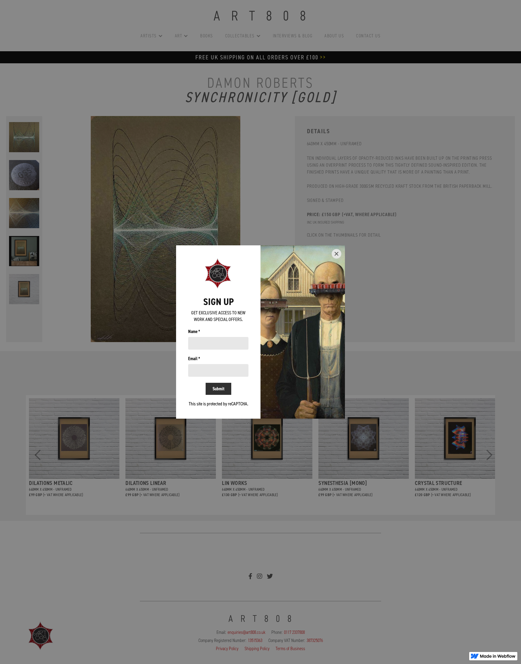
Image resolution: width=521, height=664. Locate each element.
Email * (194, 359)
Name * (194, 332)
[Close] (336, 254)
